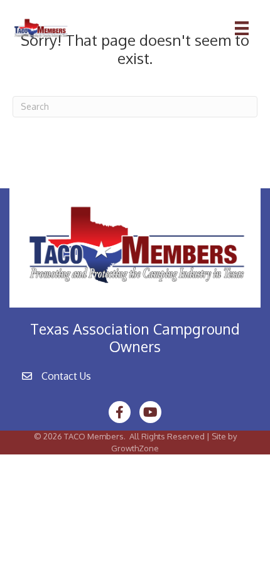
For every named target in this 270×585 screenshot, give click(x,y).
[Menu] (241, 28)
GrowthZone (135, 448)
